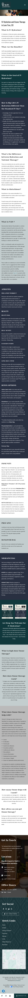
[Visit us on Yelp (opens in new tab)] (11, 909)
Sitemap (7, 987)
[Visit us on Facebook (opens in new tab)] (3, 909)
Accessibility (6, 985)
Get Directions (9, 879)
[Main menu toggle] (25, 5)
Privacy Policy (13, 985)
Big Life (15, 273)
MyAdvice (18, 981)
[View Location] (2, 867)
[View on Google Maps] (14, 959)
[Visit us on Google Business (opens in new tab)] (9, 909)
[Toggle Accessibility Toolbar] (3, 991)
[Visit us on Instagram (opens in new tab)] (6, 909)
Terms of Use (21, 985)
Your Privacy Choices (18, 987)
